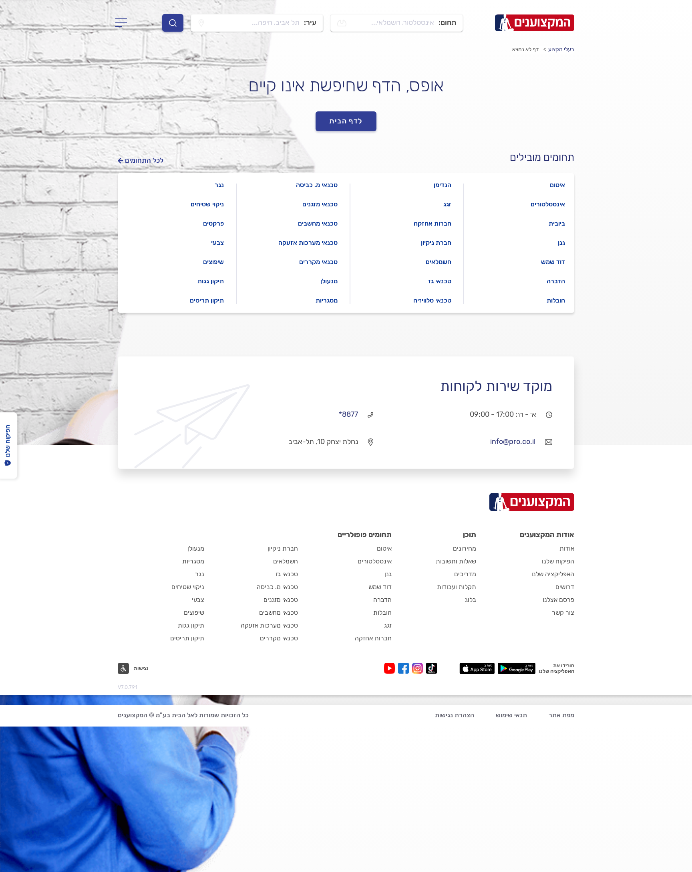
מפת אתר (561, 715)
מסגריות (327, 300)
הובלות (556, 300)
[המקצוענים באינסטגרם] (419, 668)
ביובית (557, 223)
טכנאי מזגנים (320, 204)
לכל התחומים (144, 160)
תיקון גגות (210, 281)
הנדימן (442, 185)
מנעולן (329, 281)
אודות (566, 548)
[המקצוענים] (534, 22)
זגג (447, 204)
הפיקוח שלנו (558, 561)
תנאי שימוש (511, 715)
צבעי (217, 242)
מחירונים (464, 548)
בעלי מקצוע (561, 49)
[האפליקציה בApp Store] (477, 668)
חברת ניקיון (436, 242)
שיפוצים (213, 262)
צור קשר (563, 612)
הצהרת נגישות (454, 715)
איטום (557, 185)
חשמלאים (438, 262)
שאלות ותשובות (456, 561)
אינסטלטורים (548, 204)
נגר (219, 185)
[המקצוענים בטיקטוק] (431, 668)
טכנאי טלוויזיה (432, 300)
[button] (133, 668)
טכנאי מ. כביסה (317, 185)
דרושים (564, 587)
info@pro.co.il (512, 441)
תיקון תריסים (207, 300)
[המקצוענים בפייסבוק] (405, 668)
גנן (561, 242)
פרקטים (213, 223)
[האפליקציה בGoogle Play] (517, 668)
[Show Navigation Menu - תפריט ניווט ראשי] (123, 22)
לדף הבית (346, 121)
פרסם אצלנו (558, 600)
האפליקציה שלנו (552, 574)
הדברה (556, 281)
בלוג (470, 600)
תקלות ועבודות (456, 587)
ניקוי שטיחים (207, 204)
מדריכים (465, 574)
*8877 (348, 414)
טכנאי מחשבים (318, 223)
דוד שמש (553, 262)
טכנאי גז (439, 281)
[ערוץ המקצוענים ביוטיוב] (391, 668)
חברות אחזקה (432, 223)
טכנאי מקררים (318, 262)
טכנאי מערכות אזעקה (308, 242)
